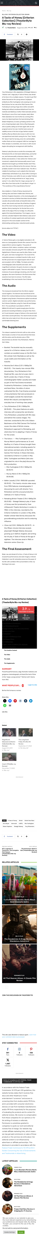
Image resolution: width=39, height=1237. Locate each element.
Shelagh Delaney (18, 826)
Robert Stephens (7, 826)
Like (8, 1048)
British (21, 820)
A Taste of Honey (12, 820)
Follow (19, 1048)
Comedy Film (19, 897)
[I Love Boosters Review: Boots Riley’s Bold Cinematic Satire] (19, 885)
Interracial (14, 823)
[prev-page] (3, 987)
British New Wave (29, 820)
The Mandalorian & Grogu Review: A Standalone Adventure (19, 940)
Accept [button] (21, 1232)
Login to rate (32, 685)
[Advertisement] (19, 798)
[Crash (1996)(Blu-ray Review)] (9, 757)
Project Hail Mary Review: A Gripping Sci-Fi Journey (24, 1210)
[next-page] (6, 987)
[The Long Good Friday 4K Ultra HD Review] (26, 732)
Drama (27, 14)
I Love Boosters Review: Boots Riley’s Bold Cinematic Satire (19, 901)
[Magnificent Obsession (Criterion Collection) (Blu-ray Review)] (9, 732)
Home (4, 11)
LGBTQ (21, 823)
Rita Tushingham (29, 823)
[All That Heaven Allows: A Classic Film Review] (19, 963)
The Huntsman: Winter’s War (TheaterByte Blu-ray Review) (28, 850)
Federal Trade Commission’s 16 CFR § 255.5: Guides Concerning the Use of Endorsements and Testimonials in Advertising (18, 1150)
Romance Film (19, 975)
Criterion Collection (16, 14)
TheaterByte (11, 27)
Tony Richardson (29, 826)
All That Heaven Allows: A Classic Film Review (19, 979)
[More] (26, 34)
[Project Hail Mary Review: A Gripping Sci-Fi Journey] (7, 1209)
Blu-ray (9, 11)
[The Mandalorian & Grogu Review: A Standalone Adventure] (19, 924)
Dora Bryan (6, 823)
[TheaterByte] (3, 27)
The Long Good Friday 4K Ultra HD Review (25, 742)
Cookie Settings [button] (9, 1232)
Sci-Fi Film (19, 936)
